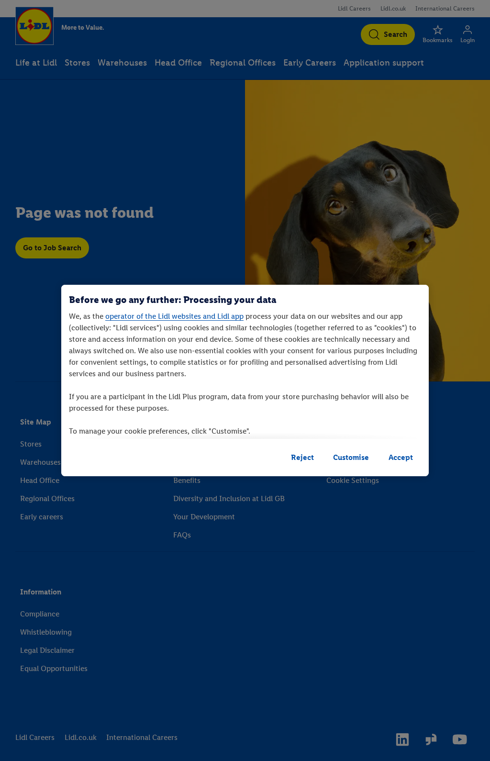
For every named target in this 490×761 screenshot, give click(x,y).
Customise (351, 457)
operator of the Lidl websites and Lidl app (174, 316)
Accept (401, 457)
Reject (302, 457)
